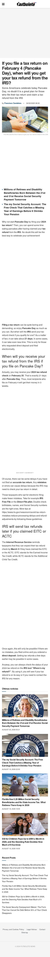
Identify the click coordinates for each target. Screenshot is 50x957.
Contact (42, 929)
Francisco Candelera (12, 103)
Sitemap (24, 932)
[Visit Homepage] (27, 4)
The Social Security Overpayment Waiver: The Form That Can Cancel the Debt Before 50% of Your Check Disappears (24, 910)
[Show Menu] (3, 4)
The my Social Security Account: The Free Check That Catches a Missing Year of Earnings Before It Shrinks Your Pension (25, 209)
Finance (7, 715)
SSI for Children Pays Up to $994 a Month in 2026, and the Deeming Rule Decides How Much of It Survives (23, 841)
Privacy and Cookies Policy (13, 929)
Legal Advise (32, 929)
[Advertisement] (25, 33)
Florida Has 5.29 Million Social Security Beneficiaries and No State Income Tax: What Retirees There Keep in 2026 (23, 802)
